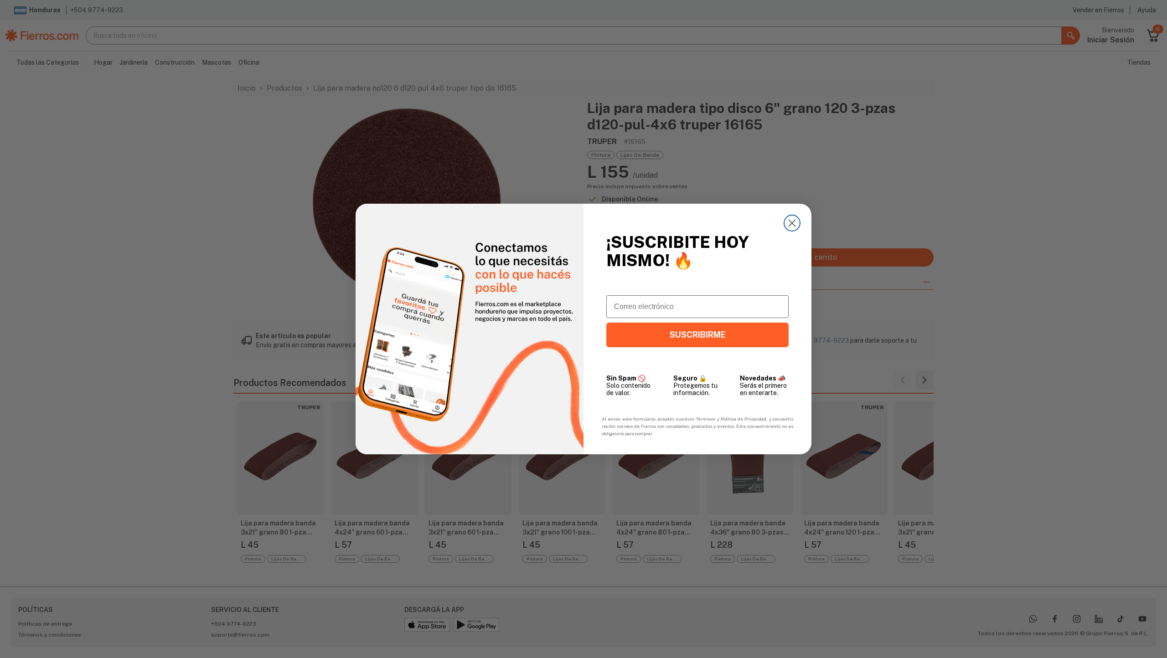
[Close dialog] (792, 223)
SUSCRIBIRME (698, 334)
